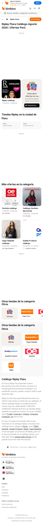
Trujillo (10, 414)
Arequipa (34, 414)
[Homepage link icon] (8, 447)
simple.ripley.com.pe (23, 437)
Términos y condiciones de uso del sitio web (21, 518)
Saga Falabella (35, 429)
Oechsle (5, 429)
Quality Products (16, 429)
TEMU (35, 426)
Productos (5, 496)
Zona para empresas (9, 507)
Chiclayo (26, 414)
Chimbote (6, 416)
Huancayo (17, 414)
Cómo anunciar (7, 504)
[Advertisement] (21, 55)
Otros (25, 426)
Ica (12, 416)
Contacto (5, 490)
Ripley (26, 429)
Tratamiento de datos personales (21, 521)
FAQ (3, 487)
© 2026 (22, 515)
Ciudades (5, 493)
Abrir (38, 3)
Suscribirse (36, 19)
